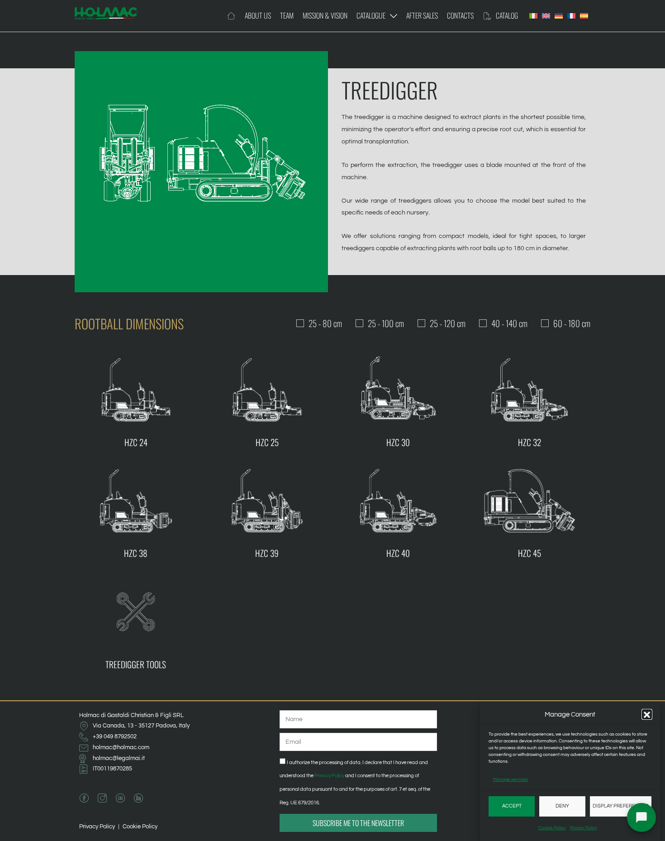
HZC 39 (267, 553)
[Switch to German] (558, 16)
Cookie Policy (551, 828)
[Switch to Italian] (533, 16)
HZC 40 (398, 553)
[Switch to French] (571, 16)
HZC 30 (398, 442)
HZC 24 (135, 442)
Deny (562, 805)
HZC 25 (267, 442)
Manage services (510, 779)
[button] (646, 714)
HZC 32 (529, 442)
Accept (512, 805)
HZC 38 (135, 553)
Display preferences (621, 805)
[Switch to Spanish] (584, 16)
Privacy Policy (583, 828)
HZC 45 (529, 553)
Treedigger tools (135, 664)
